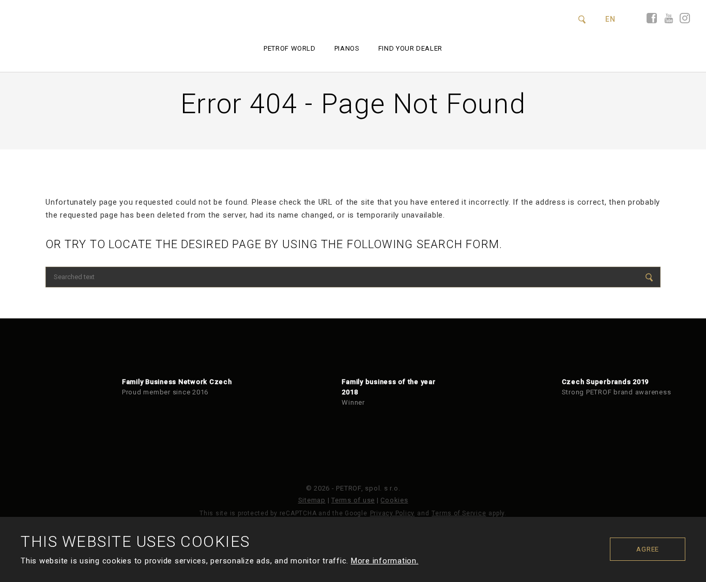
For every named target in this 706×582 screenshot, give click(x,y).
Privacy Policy (392, 513)
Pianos (347, 48)
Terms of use (353, 500)
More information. (385, 560)
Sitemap (312, 500)
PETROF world (290, 48)
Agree (647, 549)
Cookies (394, 500)
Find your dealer (410, 48)
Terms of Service (459, 513)
